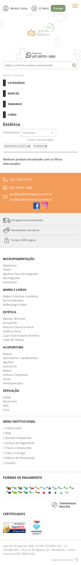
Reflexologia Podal (15, 305)
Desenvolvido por (62, 560)
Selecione (29, 133)
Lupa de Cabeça (13, 340)
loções (7, 397)
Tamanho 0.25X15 (16, 146)
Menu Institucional (19, 421)
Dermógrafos (11, 278)
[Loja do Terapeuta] (40, 32)
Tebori (7, 269)
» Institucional (12, 428)
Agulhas (8, 362)
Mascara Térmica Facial (18, 327)
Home (6, 75)
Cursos (58, 8)
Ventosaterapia (13, 383)
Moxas (7, 370)
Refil (6, 405)
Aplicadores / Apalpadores (20, 358)
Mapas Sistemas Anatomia (20, 296)
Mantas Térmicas (14, 319)
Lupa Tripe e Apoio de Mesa (21, 335)
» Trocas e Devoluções (17, 448)
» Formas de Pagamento (18, 443)
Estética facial (12, 331)
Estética (39, 146)
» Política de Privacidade (19, 458)
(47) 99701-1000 (43, 56)
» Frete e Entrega (14, 453)
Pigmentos (10, 265)
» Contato (9, 463)
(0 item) (44, 8)
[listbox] (38, 132)
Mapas (7, 354)
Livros (7, 379)
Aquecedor (10, 401)
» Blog (7, 433)
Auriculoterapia (13, 300)
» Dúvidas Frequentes (17, 438)
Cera (6, 410)
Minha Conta (18, 8)
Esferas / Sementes (15, 375)
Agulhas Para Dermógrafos (20, 274)
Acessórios (10, 282)
